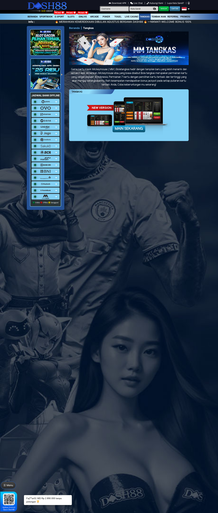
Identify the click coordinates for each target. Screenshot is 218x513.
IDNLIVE (83, 16)
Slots (71, 16)
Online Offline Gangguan (47, 202)
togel (118, 16)
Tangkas (145, 16)
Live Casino (131, 16)
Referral (173, 16)
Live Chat (138, 3)
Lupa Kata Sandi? (176, 3)
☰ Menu (8, 485)
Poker (106, 16)
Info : (31, 21)
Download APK (119, 3)
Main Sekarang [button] (129, 129)
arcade (94, 16)
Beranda (33, 16)
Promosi (185, 16)
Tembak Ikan (158, 16)
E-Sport (59, 16)
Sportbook (46, 16)
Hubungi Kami (156, 3)
